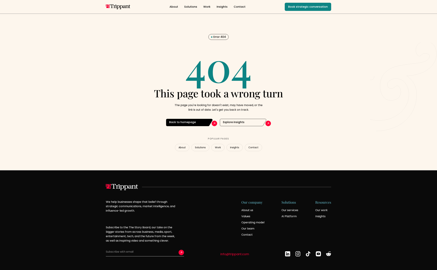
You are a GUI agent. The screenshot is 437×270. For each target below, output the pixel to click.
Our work (321, 210)
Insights (222, 7)
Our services (289, 210)
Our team (247, 229)
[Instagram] (297, 253)
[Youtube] (318, 253)
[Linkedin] (287, 253)
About (174, 7)
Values (245, 216)
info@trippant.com (234, 254)
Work (206, 7)
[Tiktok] (308, 253)
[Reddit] (328, 253)
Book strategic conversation (308, 7)
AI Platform (289, 216)
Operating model (252, 222)
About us (247, 210)
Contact (239, 7)
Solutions (190, 7)
